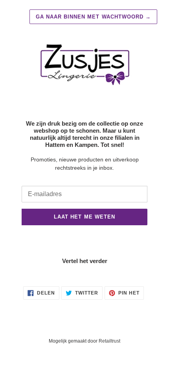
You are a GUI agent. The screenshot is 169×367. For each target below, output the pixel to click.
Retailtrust (109, 341)
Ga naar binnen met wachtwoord (93, 17)
